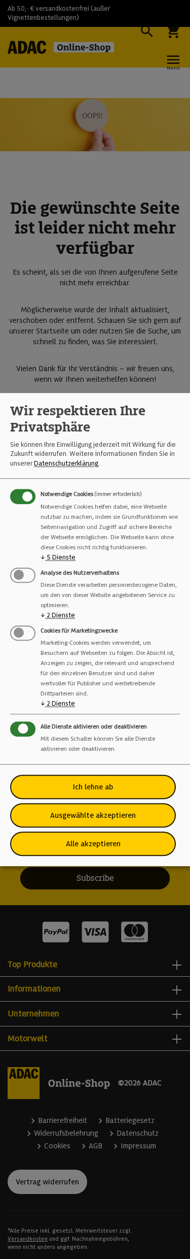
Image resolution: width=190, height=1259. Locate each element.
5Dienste (58, 557)
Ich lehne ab (93, 786)
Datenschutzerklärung (66, 463)
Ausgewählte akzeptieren (93, 815)
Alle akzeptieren (93, 843)
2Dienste (58, 615)
